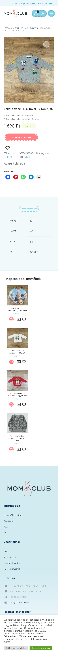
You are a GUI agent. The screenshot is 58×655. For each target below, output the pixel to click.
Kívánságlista (10, 557)
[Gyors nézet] (19, 319)
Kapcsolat (9, 520)
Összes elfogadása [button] (40, 648)
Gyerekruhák (21, 28)
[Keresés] (42, 13)
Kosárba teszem (21, 137)
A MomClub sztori (12, 515)
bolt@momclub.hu (27, 3)
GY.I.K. (6, 532)
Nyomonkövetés (12, 563)
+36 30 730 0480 (45, 3)
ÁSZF (6, 526)
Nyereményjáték (12, 568)
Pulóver (34, 28)
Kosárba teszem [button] (12, 320)
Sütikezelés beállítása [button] (16, 648)
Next (27, 157)
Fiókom (7, 551)
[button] (46, 44)
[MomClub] (15, 13)
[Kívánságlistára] (7, 147)
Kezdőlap (8, 28)
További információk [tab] (29, 209)
